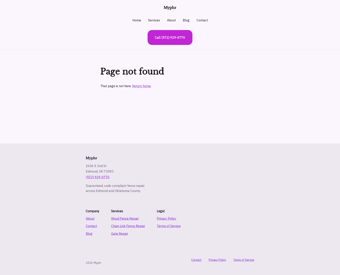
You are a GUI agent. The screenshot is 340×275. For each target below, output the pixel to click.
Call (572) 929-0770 (170, 37)
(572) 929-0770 (98, 177)
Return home (141, 86)
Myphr (170, 7)
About (171, 20)
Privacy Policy (166, 218)
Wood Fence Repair (125, 218)
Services (154, 20)
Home (136, 20)
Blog (186, 20)
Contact (202, 20)
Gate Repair (119, 234)
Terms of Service (169, 226)
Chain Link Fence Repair (128, 226)
